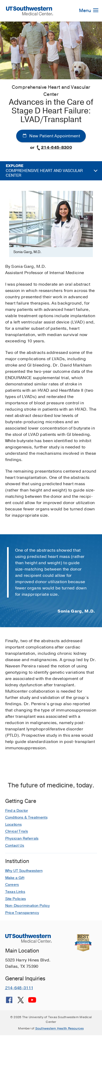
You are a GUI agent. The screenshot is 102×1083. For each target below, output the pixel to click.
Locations (13, 824)
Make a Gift (15, 877)
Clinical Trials (16, 831)
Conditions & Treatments (26, 817)
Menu (85, 10)
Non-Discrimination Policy (27, 905)
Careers (12, 884)
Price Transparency (22, 912)
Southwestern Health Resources (59, 1028)
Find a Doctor (16, 810)
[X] (21, 1002)
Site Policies (15, 898)
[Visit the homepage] (29, 10)
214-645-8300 (56, 147)
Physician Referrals (22, 838)
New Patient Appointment (54, 136)
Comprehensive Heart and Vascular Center (44, 170)
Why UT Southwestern (24, 870)
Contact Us (14, 845)
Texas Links (15, 891)
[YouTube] (32, 1002)
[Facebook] (9, 1002)
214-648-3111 (19, 988)
